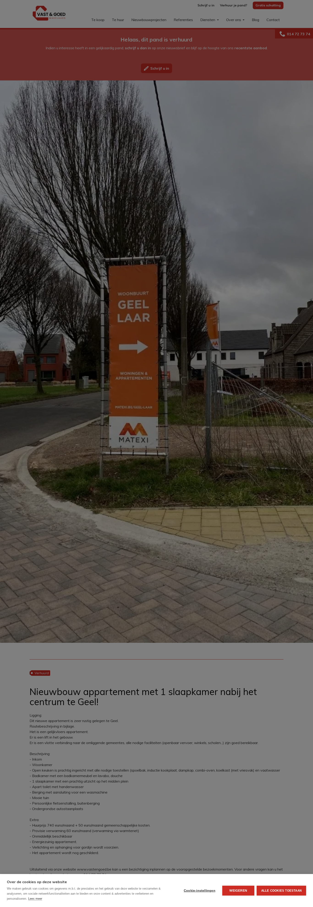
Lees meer (35, 898)
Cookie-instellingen (199, 890)
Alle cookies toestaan (281, 890)
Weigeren (238, 890)
